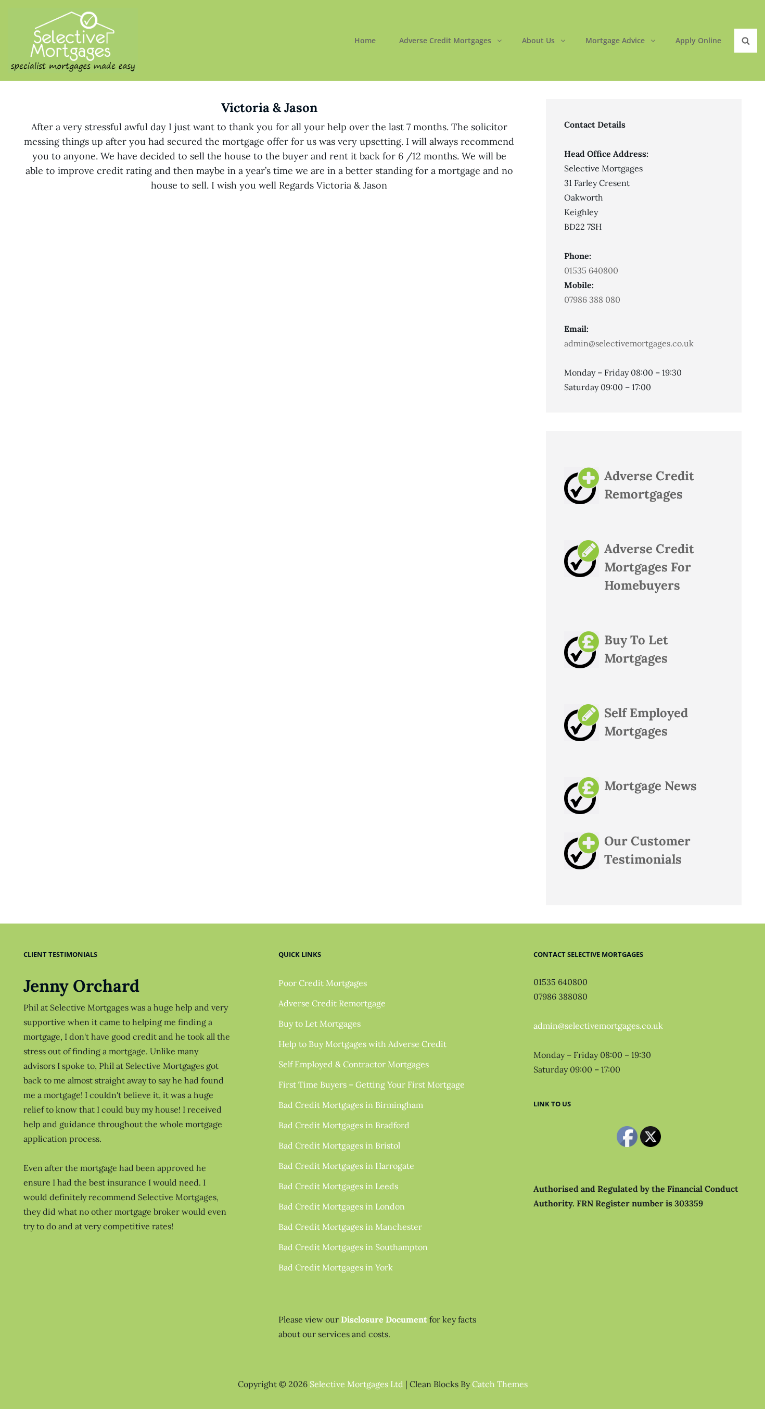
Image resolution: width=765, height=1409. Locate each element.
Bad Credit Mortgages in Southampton (353, 1247)
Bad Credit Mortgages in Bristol (339, 1145)
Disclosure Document (384, 1319)
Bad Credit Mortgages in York (335, 1267)
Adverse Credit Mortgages (445, 40)
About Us (538, 40)
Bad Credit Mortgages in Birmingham (350, 1105)
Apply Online (698, 40)
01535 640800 (591, 270)
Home (365, 40)
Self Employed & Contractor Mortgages (353, 1064)
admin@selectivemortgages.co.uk (629, 343)
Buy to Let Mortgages (319, 1023)
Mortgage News (650, 786)
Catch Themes (500, 1384)
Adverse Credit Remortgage (332, 1003)
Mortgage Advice (615, 40)
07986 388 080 (592, 299)
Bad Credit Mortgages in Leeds (338, 1186)
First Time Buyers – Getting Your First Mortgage (371, 1084)
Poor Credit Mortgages (322, 983)
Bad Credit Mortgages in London (341, 1206)
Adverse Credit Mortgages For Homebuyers (649, 567)
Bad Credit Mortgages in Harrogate (346, 1166)
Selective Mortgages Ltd (356, 1384)
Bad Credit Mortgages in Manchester (350, 1226)
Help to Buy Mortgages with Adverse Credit (362, 1044)
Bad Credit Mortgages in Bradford (344, 1125)
